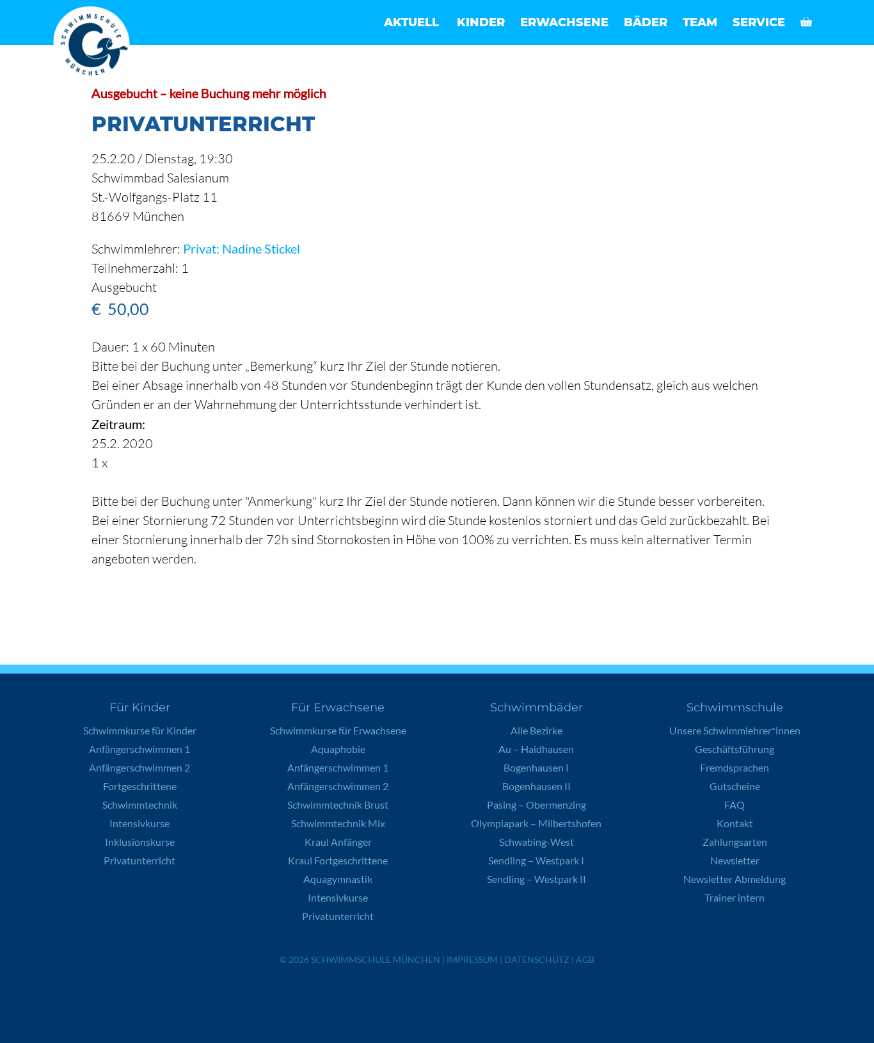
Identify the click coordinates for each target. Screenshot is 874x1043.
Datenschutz (536, 959)
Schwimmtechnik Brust (337, 804)
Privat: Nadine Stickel (241, 248)
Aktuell (411, 22)
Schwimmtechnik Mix (338, 823)
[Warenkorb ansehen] (806, 22)
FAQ (734, 804)
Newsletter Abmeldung (734, 879)
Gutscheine (735, 786)
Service (759, 22)
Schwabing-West (536, 842)
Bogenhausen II (536, 786)
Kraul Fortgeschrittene (338, 860)
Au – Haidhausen (536, 749)
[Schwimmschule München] (94, 45)
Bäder (645, 22)
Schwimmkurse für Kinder (139, 730)
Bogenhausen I (536, 767)
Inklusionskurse (140, 842)
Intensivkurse (139, 823)
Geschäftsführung (734, 749)
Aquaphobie (338, 749)
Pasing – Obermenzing (536, 804)
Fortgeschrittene (140, 786)
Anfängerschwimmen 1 (139, 749)
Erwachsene (564, 22)
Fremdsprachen (734, 767)
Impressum (472, 959)
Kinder (481, 22)
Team (700, 22)
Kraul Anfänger (338, 842)
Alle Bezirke (536, 730)
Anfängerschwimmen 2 (139, 767)
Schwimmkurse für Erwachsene (338, 730)
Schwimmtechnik (139, 804)
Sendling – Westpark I (536, 860)
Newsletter (734, 860)
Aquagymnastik (337, 879)
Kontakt (735, 823)
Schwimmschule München (375, 959)
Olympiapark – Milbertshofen (536, 823)
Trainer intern (734, 897)
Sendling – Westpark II (536, 879)
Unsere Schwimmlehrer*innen (734, 730)
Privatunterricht (139, 860)
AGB (585, 959)
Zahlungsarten (735, 842)
